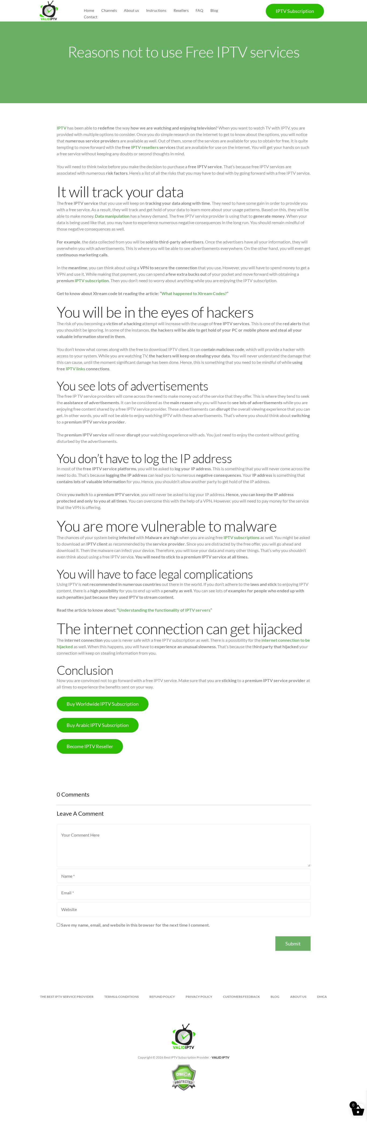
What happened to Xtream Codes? (194, 293)
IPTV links (75, 368)
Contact (90, 17)
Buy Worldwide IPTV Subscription (103, 704)
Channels (109, 10)
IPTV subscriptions (242, 537)
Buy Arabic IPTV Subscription (98, 725)
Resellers (181, 10)
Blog (214, 10)
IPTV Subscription (295, 11)
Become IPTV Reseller (90, 746)
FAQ (199, 10)
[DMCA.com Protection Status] (183, 1080)
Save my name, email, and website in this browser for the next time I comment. (135, 924)
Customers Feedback (241, 997)
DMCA (322, 997)
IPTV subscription (92, 280)
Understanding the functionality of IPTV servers (164, 609)
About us (131, 10)
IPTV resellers (145, 147)
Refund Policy (162, 997)
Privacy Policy (199, 997)
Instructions (156, 10)
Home (89, 10)
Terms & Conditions (121, 997)
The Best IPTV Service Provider (66, 997)
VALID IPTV (220, 1057)
